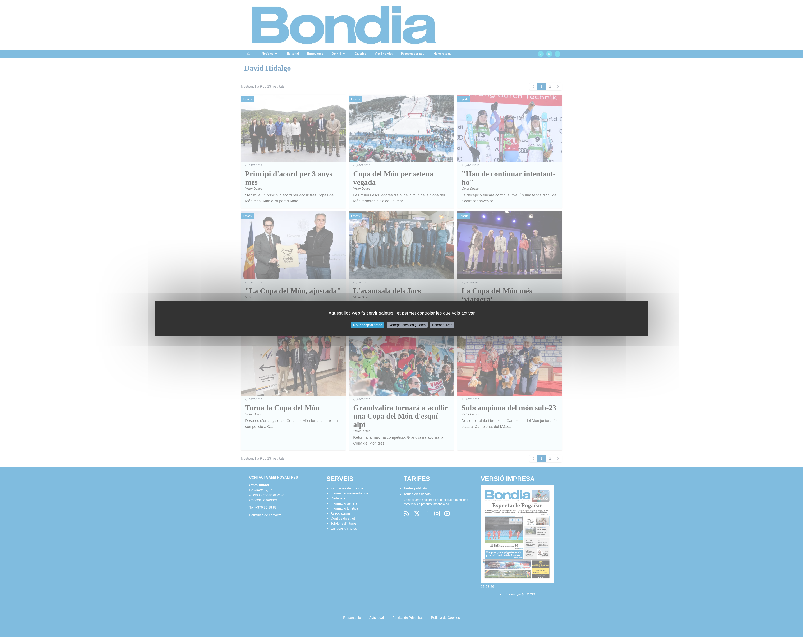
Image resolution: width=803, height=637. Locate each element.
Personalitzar (442, 325)
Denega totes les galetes (407, 325)
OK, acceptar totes (367, 325)
